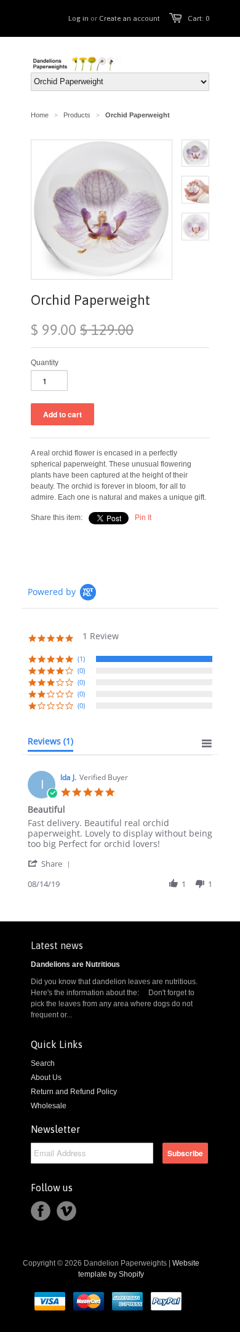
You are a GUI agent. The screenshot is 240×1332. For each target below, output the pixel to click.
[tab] (50, 744)
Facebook (40, 1211)
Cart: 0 (198, 18)
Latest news (57, 945)
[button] (51, 863)
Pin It (143, 517)
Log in (78, 18)
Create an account (129, 18)
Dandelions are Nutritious (75, 964)
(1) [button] (81, 658)
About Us (46, 1077)
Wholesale (48, 1105)
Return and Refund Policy (74, 1091)
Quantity (44, 362)
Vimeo (66, 1211)
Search (43, 1063)
